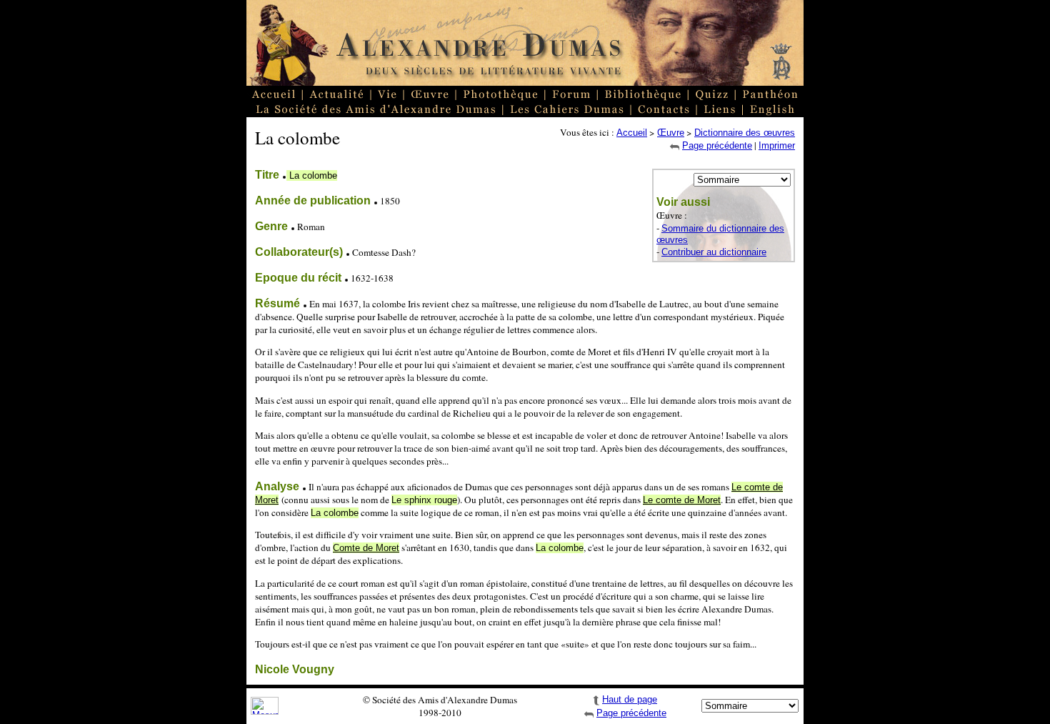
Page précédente (717, 145)
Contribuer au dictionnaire (713, 252)
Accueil (631, 132)
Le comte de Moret (682, 500)
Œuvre (670, 132)
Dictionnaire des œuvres (744, 132)
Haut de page (629, 699)
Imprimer (777, 145)
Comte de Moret (366, 547)
